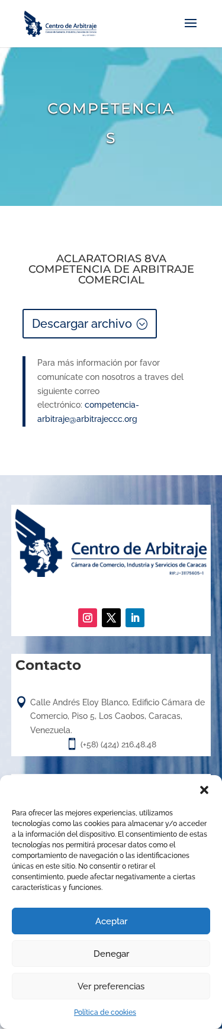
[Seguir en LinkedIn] (135, 617)
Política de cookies (105, 1012)
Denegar (111, 954)
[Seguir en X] (111, 617)
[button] (204, 790)
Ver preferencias (111, 986)
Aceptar (111, 921)
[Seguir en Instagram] (87, 617)
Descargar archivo (82, 324)
